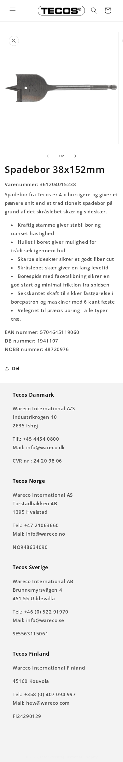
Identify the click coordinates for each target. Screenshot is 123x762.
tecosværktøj (52, 756)
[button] (13, 10)
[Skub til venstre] (48, 156)
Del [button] (16, 368)
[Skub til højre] (75, 156)
